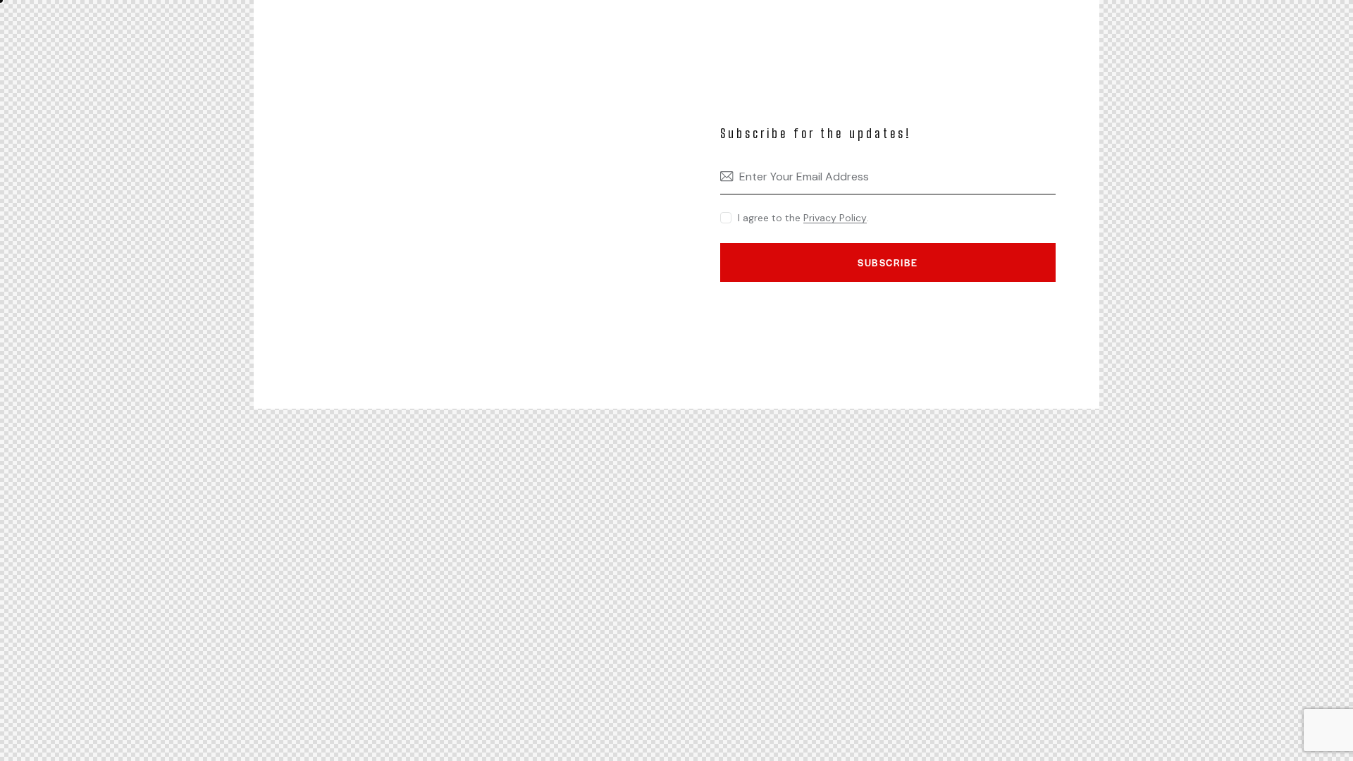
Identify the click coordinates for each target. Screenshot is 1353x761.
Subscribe (888, 262)
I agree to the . (803, 217)
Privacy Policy (835, 218)
